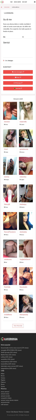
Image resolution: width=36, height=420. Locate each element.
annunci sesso (5, 394)
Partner (21, 412)
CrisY (6, 149)
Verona (22, 234)
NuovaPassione (10, 232)
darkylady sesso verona (8, 366)
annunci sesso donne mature (9, 400)
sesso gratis (17, 2)
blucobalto (23, 287)
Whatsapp (18, 83)
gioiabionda (24, 149)
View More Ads (18, 325)
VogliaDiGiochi (25, 259)
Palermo (22, 207)
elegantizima (5, 368)
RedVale (7, 287)
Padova (3, 382)
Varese (6, 152)
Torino (3, 386)
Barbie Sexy (4, 354)
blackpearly (24, 314)
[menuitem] (11, 2)
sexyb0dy (4, 359)
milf (11, 2)
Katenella (23, 122)
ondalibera (8, 314)
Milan (2, 373)
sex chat (24, 2)
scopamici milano (6, 398)
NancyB (7, 204)
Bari (6, 262)
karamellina (4, 364)
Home (8, 412)
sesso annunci (5, 391)
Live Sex (18, 88)
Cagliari (22, 179)
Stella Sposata (5, 352)
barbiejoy (23, 204)
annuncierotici (5, 402)
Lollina (3, 357)
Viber (18, 77)
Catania (22, 124)
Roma (6, 124)
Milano (6, 234)
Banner (16, 412)
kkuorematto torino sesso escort (11, 348)
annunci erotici (5, 396)
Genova (22, 152)
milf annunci (4, 404)
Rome (3, 376)
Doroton (7, 122)
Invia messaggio (18, 72)
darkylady (23, 232)
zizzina (6, 177)
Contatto (26, 412)
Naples (3, 380)
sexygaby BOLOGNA (7, 350)
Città (12, 412)
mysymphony (5, 361)
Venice (3, 378)
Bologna (10, 60)
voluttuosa (8, 259)
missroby (23, 177)
